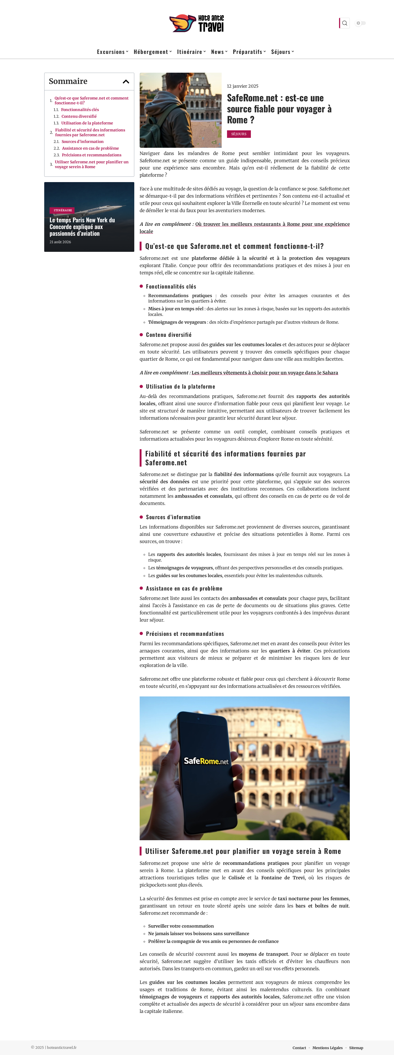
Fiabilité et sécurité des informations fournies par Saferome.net (90, 132)
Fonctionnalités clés (80, 109)
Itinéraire (63, 210)
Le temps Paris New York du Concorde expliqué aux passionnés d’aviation (82, 226)
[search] (344, 23)
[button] (126, 81)
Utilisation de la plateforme (87, 123)
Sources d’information (83, 141)
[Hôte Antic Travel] (197, 23)
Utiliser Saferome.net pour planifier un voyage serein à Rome (92, 164)
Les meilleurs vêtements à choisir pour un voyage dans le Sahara (265, 373)
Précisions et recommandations (91, 155)
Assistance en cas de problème (90, 148)
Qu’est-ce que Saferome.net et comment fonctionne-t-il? (92, 100)
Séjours (239, 134)
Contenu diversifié (79, 116)
